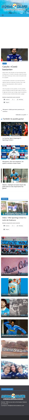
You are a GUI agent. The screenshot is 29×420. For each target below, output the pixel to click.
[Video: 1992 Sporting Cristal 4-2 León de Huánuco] (14, 208)
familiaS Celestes (6, 377)
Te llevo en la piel (6, 273)
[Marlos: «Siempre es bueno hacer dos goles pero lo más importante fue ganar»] (14, 169)
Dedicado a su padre (21, 114)
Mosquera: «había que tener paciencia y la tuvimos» (13, 110)
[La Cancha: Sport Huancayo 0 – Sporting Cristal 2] (14, 123)
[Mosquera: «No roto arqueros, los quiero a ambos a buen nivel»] (14, 146)
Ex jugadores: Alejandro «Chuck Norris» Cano (13, 315)
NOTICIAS (4, 63)
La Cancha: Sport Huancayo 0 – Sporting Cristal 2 (12, 139)
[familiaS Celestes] (14, 370)
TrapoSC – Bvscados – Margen (9, 253)
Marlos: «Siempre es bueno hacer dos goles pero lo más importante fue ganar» (14, 186)
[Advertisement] (14, 32)
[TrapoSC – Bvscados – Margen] (14, 246)
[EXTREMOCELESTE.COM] (13, 392)
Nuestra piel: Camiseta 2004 (9, 335)
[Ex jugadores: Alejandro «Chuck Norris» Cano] (14, 308)
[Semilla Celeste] (14, 287)
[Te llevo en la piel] (14, 266)
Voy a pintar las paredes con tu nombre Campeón (12, 355)
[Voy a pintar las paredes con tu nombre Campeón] (14, 349)
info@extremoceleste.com (16, 405)
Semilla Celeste (6, 294)
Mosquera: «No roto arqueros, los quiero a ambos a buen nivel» (13, 162)
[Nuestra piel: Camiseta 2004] (14, 328)
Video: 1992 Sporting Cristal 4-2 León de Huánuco (14, 219)
